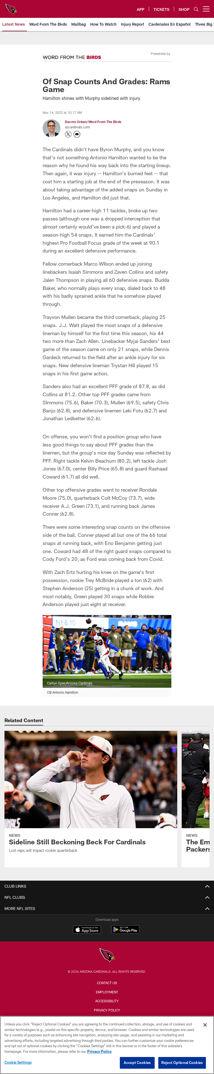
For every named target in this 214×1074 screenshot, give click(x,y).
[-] (72, 55)
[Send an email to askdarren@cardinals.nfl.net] (77, 134)
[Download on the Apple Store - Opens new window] (87, 930)
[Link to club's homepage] (11, 6)
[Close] (205, 1025)
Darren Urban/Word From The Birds (93, 122)
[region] (107, 1045)
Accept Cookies (137, 1062)
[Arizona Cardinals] (107, 955)
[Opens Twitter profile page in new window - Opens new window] (68, 134)
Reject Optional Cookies (182, 1062)
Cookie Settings (18, 1062)
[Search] (196, 9)
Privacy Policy (107, 1010)
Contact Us (107, 983)
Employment (107, 992)
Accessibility (107, 1001)
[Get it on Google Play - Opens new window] (125, 932)
